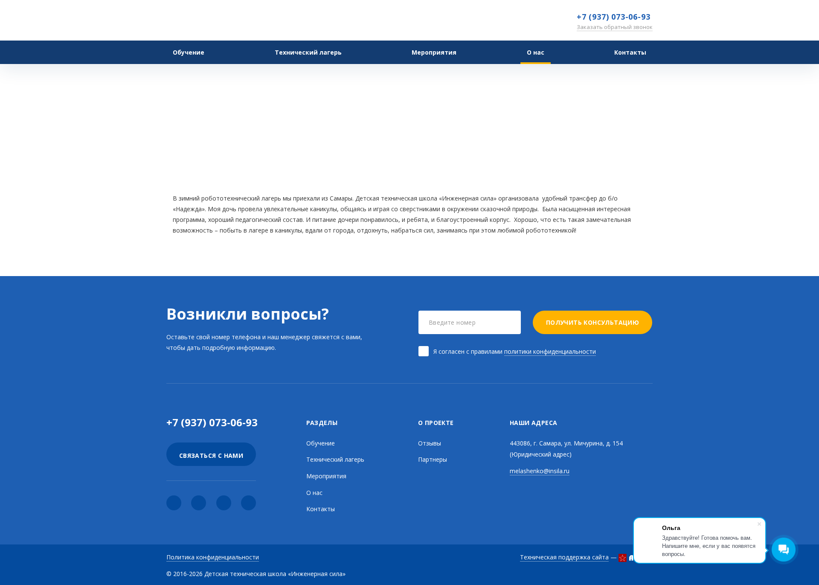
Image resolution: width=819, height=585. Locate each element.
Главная (327, 147)
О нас (535, 52)
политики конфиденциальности (550, 351)
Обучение (188, 52)
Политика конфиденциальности (212, 557)
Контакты (630, 52)
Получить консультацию (592, 322)
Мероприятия (326, 476)
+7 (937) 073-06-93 (613, 17)
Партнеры (432, 459)
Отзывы (396, 147)
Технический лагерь (308, 52)
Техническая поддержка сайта (564, 557)
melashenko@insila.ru (539, 471)
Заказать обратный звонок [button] (615, 27)
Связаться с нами (211, 455)
